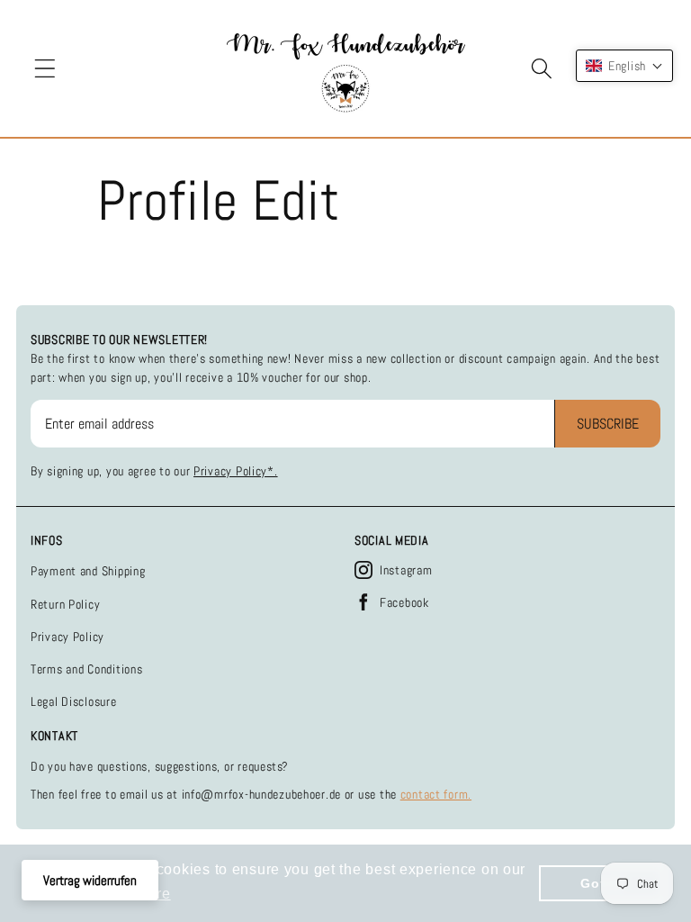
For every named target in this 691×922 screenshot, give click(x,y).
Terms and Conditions (86, 669)
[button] (45, 69)
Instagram (406, 570)
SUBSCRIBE (608, 423)
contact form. (435, 794)
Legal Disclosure (74, 701)
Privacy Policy (67, 636)
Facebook (404, 602)
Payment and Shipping (88, 571)
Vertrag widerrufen (90, 880)
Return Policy (65, 604)
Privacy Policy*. (235, 471)
